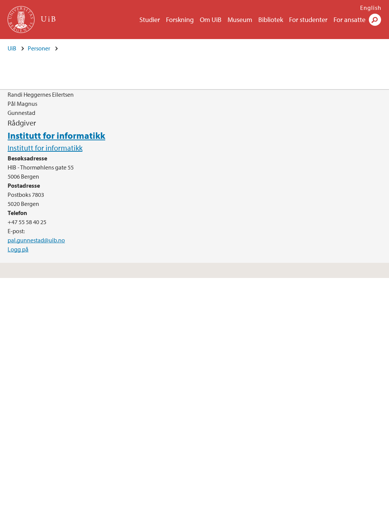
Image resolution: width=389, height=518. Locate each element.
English (370, 7)
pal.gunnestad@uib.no (36, 240)
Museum (240, 19)
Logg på (18, 249)
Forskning (180, 19)
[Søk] (374, 19)
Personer (39, 48)
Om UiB (210, 19)
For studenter (308, 19)
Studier (149, 19)
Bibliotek (270, 19)
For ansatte (349, 19)
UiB (12, 48)
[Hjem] (22, 19)
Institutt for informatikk (56, 135)
